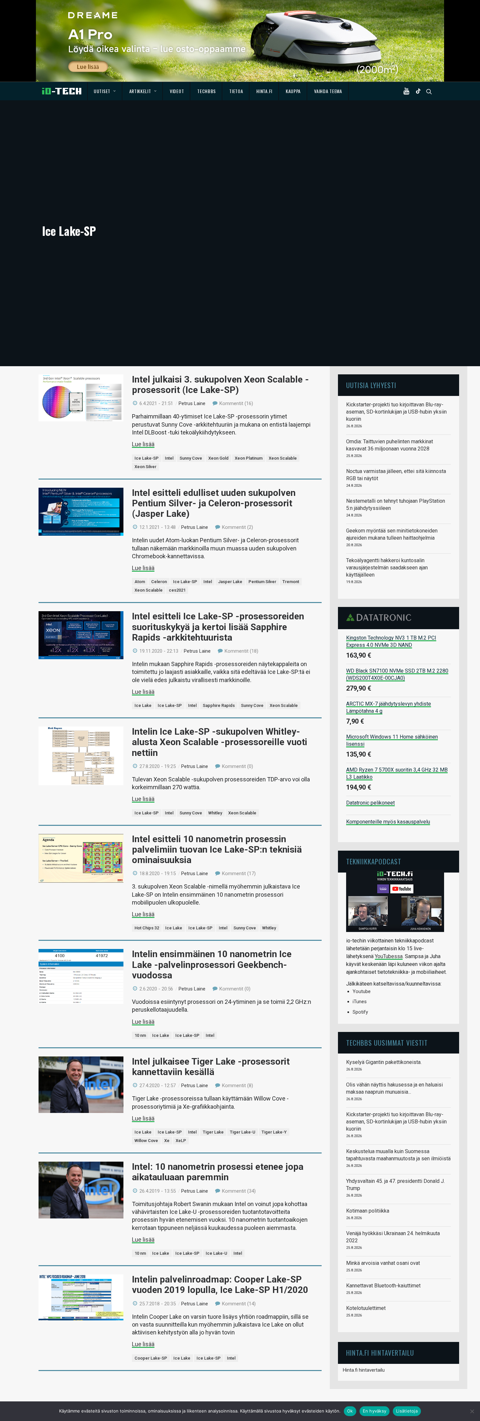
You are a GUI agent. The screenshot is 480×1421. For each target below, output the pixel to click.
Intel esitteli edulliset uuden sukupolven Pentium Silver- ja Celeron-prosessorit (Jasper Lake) (214, 503)
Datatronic (380, 617)
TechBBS (206, 91)
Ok (350, 1410)
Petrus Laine (192, 403)
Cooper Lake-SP (151, 1358)
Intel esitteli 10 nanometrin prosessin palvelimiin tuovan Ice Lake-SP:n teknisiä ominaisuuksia (217, 849)
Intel (169, 458)
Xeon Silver (145, 466)
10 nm (140, 1035)
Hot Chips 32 (147, 927)
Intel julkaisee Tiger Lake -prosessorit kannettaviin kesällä (211, 1066)
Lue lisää (143, 444)
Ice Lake (143, 705)
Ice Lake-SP (147, 458)
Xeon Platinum (249, 458)
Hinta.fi (264, 91)
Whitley (215, 812)
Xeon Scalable (283, 458)
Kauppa (293, 91)
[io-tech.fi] (61, 91)
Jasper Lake (230, 581)
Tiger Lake (213, 1132)
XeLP (181, 1140)
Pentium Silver (262, 581)
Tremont (290, 581)
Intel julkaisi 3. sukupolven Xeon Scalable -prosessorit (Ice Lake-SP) (220, 384)
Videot (177, 91)
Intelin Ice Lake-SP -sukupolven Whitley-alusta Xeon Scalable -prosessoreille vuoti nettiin (219, 742)
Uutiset (102, 91)
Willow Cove (146, 1140)
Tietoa (236, 91)
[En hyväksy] (472, 1411)
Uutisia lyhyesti (371, 385)
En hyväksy (375, 1410)
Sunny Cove (191, 458)
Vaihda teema (328, 91)
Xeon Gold (218, 458)
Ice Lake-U (216, 1253)
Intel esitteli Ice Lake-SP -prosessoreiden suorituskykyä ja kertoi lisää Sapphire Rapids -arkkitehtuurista (218, 627)
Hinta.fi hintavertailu (364, 1370)
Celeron (159, 581)
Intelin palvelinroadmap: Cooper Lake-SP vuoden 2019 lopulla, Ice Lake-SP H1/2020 (220, 1284)
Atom (140, 581)
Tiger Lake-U (242, 1132)
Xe (166, 1140)
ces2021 (177, 590)
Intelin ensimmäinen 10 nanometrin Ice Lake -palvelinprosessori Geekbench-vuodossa (212, 964)
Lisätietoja (407, 1410)
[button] (407, 91)
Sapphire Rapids (219, 705)
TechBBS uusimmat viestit (387, 1042)
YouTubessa (389, 956)
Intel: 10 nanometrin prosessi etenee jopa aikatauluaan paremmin (217, 1172)
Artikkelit (140, 91)
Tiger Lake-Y (274, 1132)
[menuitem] (105, 91)
